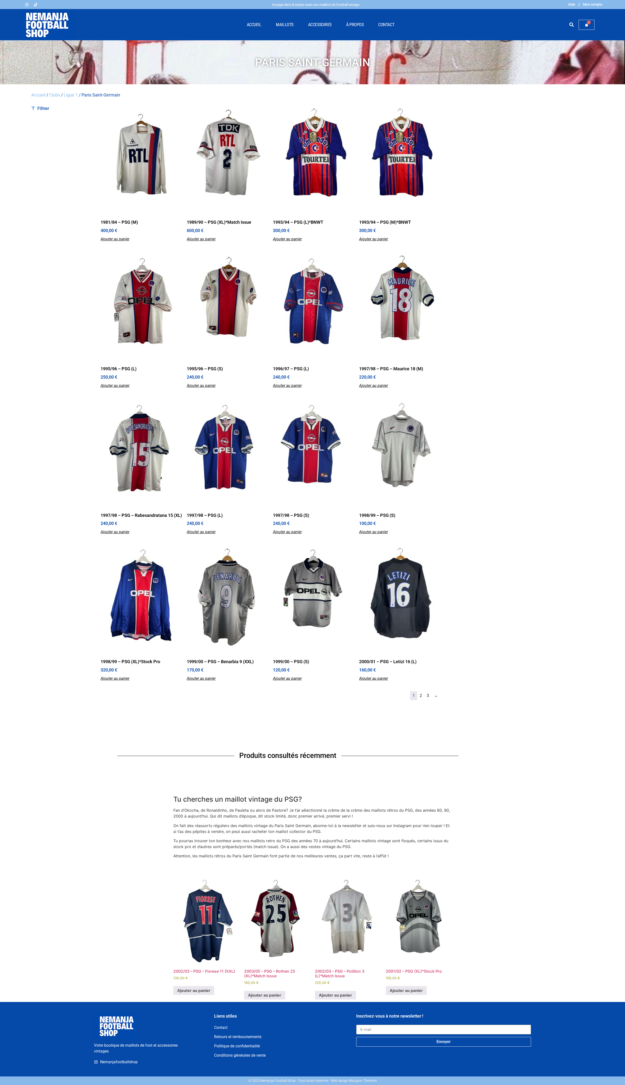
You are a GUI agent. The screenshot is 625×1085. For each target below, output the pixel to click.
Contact (386, 24)
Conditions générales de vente (240, 1055)
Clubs (54, 94)
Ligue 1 (71, 94)
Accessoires (320, 24)
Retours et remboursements (237, 1036)
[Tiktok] (36, 5)
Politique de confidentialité (237, 1046)
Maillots (284, 24)
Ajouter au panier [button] (115, 239)
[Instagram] (27, 5)
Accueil (254, 24)
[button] (571, 25)
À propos (355, 24)
